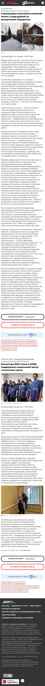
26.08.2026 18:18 (7, 359)
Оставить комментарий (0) (22, 325)
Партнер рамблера (20, 675)
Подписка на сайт (19, 606)
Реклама (6, 606)
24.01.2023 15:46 (6, 9)
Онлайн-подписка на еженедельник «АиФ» (21, 612)
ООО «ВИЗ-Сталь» (13, 550)
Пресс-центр (35, 606)
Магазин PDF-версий (11, 609)
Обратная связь (9, 615)
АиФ (2, 53)
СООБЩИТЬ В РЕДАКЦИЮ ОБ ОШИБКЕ (17, 618)
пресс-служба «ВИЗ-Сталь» (11, 403)
